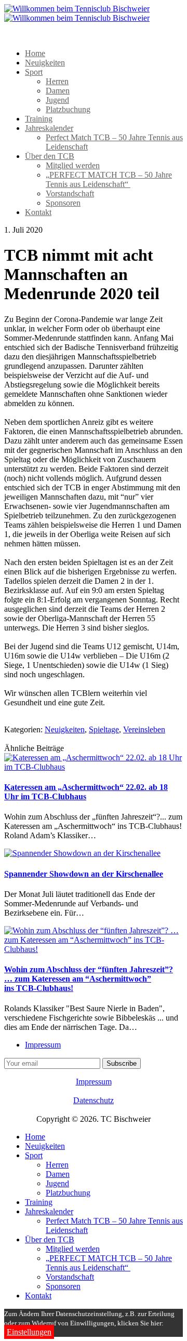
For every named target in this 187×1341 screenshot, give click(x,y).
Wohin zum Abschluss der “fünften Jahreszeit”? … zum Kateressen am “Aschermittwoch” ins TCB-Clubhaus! (88, 979)
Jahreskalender (49, 128)
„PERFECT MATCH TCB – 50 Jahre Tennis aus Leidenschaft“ (109, 179)
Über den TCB (49, 156)
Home (35, 53)
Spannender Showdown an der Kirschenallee (83, 873)
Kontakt (38, 212)
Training (38, 118)
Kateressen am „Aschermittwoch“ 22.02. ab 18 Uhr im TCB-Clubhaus (86, 792)
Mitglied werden (73, 165)
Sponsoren (63, 202)
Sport (34, 72)
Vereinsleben (144, 729)
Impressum (43, 1044)
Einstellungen (29, 1331)
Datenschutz (93, 1100)
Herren (57, 81)
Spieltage (104, 729)
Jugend (57, 100)
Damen (58, 90)
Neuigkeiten (45, 62)
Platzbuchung (68, 109)
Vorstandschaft (70, 193)
